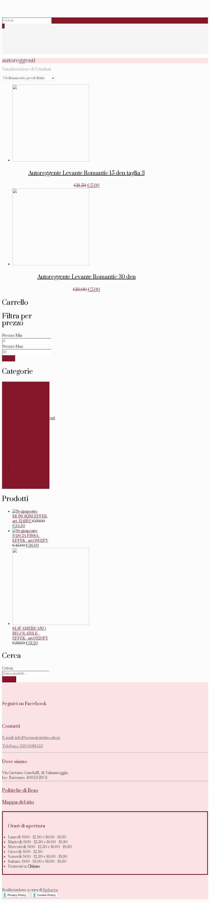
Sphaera (50, 890)
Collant (18, 389)
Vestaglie (30, 462)
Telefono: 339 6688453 (22, 746)
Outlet (17, 476)
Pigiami (29, 457)
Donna (18, 393)
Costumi (30, 437)
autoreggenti (44, 418)
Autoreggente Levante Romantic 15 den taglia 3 (86, 173)
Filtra (8, 358)
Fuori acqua (33, 442)
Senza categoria (26, 481)
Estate (17, 466)
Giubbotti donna (26, 471)
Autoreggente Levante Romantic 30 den (86, 276)
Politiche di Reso (20, 790)
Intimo (28, 447)
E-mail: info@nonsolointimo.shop (31, 737)
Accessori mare (31, 406)
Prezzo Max (12, 346)
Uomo (17, 486)
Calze (27, 413)
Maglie (28, 452)
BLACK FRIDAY (26, 384)
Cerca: (7, 668)
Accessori (31, 398)
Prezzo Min (12, 335)
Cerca (9, 679)
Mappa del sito (18, 802)
